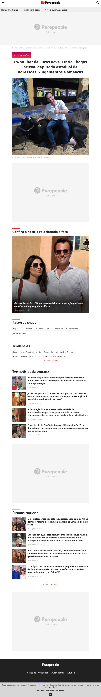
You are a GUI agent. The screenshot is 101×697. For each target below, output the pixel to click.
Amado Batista (50, 352)
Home (14, 48)
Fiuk (15, 352)
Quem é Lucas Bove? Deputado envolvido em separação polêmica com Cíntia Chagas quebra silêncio (48, 305)
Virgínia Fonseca (67, 352)
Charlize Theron (20, 356)
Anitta (38, 352)
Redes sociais (72, 328)
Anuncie (71, 672)
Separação (17, 328)
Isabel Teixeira (26, 352)
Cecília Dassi (35, 356)
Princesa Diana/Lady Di (54, 356)
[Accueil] (50, 2)
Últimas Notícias (25, 48)
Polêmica (39, 328)
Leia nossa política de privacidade (50, 691)
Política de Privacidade (37, 672)
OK (50, 694)
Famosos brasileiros (54, 328)
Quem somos (57, 672)
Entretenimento (20, 333)
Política (29, 328)
